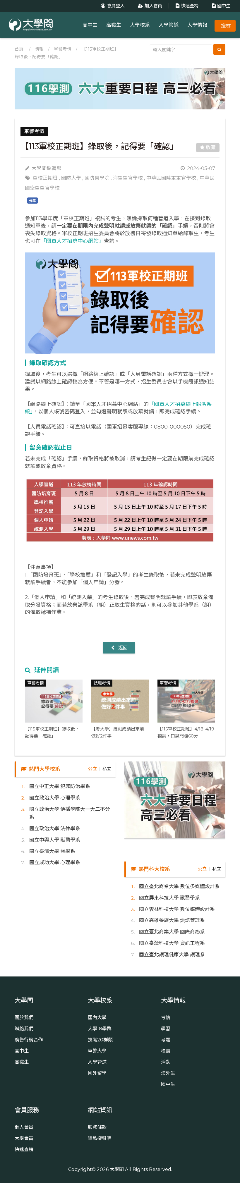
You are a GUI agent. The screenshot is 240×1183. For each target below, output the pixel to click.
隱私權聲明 (99, 1138)
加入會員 (153, 5)
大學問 (117, 1169)
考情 (165, 1017)
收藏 (210, 147)
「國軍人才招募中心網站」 (72, 241)
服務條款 (97, 1127)
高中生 (90, 25)
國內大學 (97, 1017)
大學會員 (24, 1138)
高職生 (113, 25)
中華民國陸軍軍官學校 (171, 178)
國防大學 (71, 178)
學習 (165, 1028)
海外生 (168, 1073)
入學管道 (169, 25)
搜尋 (226, 26)
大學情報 (197, 25)
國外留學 (97, 1073)
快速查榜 (189, 5)
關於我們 (24, 1017)
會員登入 (115, 5)
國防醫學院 (97, 178)
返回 (122, 648)
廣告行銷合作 (29, 1040)
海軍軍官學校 (128, 178)
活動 (165, 1062)
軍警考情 (62, 49)
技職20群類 (100, 1040)
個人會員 (24, 1127)
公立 (92, 768)
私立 (106, 768)
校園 (165, 1051)
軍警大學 (97, 1051)
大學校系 (140, 25)
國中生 (223, 5)
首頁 (19, 49)
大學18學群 (100, 1028)
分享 (32, 201)
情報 (39, 49)
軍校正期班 (45, 178)
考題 (165, 1040)
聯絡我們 (24, 1028)
